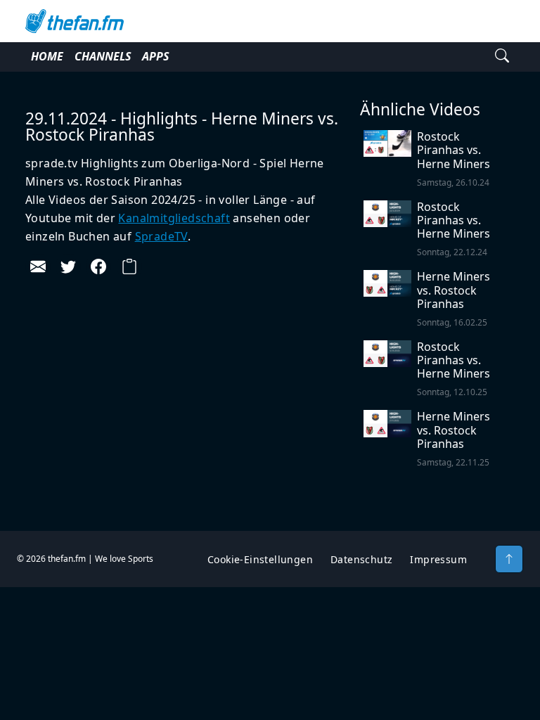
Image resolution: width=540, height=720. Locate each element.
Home (47, 56)
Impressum (438, 559)
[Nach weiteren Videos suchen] (502, 57)
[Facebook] (98, 266)
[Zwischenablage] (129, 266)
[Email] (38, 266)
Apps (155, 56)
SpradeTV (161, 236)
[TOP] (509, 559)
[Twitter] (68, 266)
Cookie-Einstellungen (260, 559)
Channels (103, 56)
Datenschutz (361, 559)
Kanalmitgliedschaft (174, 218)
